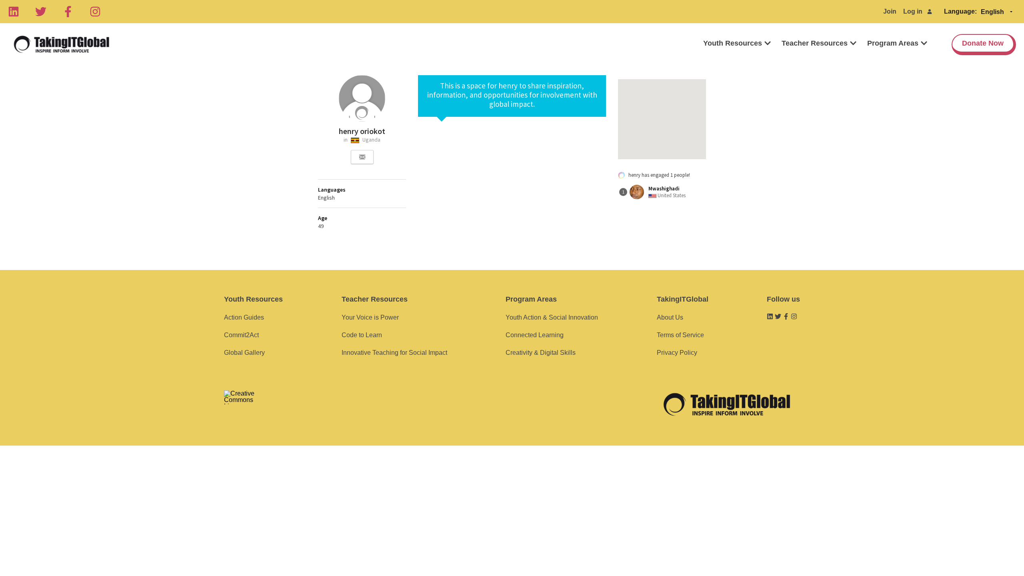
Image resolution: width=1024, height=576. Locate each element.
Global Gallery (244, 352)
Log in (912, 11)
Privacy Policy (677, 352)
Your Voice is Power (370, 317)
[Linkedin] (13, 11)
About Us (670, 317)
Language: (960, 11)
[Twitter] (40, 11)
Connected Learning (535, 335)
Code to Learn (362, 335)
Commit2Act (241, 335)
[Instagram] (95, 11)
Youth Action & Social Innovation (552, 317)
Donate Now (983, 43)
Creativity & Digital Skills (541, 352)
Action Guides (244, 317)
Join (889, 11)
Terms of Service (680, 335)
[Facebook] (68, 11)
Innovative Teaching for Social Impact (394, 352)
